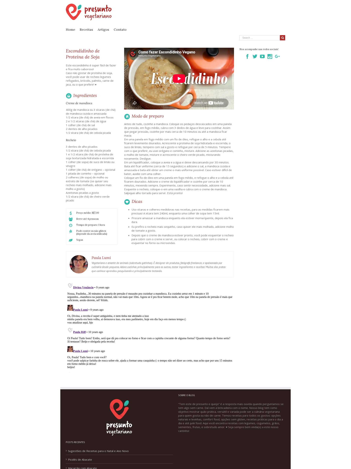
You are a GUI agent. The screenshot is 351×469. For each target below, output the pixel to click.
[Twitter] (254, 56)
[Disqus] (150, 326)
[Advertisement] (218, 13)
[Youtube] (262, 56)
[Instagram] (269, 56)
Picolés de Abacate (80, 459)
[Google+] (277, 56)
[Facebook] (247, 56)
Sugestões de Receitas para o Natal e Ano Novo (98, 451)
